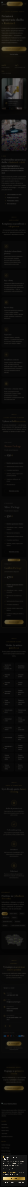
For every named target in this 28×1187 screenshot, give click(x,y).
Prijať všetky (14, 1178)
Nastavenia (21, 1182)
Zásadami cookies (12, 1172)
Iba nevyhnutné (9, 1182)
